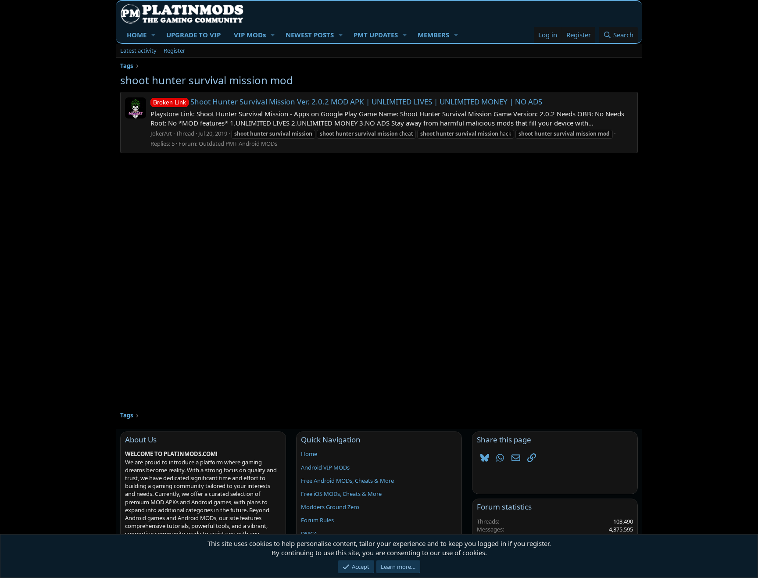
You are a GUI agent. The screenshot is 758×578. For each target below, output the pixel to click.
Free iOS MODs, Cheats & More (341, 494)
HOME (137, 34)
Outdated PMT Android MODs (238, 143)
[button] (153, 35)
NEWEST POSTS (310, 34)
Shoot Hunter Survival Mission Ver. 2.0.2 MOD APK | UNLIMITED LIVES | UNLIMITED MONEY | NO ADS (347, 102)
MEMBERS (433, 34)
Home (309, 454)
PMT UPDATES (376, 34)
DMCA (309, 534)
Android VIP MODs (325, 467)
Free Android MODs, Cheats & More (347, 481)
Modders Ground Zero (330, 507)
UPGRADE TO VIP (193, 34)
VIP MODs (250, 34)
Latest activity (138, 50)
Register (174, 50)
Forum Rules (317, 520)
